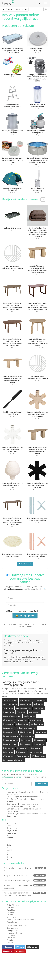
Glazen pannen (8, 720)
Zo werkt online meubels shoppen (20, 919)
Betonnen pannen (36, 720)
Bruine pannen (8, 724)
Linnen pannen (39, 744)
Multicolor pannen (23, 756)
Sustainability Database (16, 814)
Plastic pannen (22, 720)
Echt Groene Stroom (15, 799)
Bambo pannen (22, 748)
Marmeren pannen (27, 736)
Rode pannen (38, 704)
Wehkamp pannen (38, 756)
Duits (9, 845)
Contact (10, 942)
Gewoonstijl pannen (10, 744)
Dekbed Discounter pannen (26, 728)
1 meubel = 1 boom (14, 933)
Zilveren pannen (39, 740)
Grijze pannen (8, 752)
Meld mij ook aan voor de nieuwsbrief (23, 611)
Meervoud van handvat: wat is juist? (24, 880)
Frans (9, 825)
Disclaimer (11, 912)
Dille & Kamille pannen (24, 732)
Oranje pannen (8, 728)
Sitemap (10, 915)
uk (7, 855)
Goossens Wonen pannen (12, 716)
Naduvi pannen (25, 704)
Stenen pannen (39, 708)
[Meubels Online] (4, 9)
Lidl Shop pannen (37, 724)
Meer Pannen (25, 564)
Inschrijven (42, 784)
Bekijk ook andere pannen (21, 199)
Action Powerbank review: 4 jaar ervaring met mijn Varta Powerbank (24, 894)
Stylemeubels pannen (23, 708)
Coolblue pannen (40, 700)
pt (7, 847)
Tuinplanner (11, 935)
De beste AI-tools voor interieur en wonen (24, 869)
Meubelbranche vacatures (17, 925)
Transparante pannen (10, 740)
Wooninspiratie (12, 940)
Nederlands (11, 823)
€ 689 (37, 162)
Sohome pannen (25, 744)
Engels (9, 850)
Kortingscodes (12, 930)
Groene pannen (36, 748)
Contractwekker (13, 809)
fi (7, 852)
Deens (9, 857)
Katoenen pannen (35, 752)
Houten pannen (40, 732)
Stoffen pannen (8, 748)
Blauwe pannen (8, 712)
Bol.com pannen (22, 724)
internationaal (30, 806)
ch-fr (8, 842)
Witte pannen (21, 712)
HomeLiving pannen (10, 700)
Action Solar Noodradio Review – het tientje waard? (24, 886)
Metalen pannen (29, 716)
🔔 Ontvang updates (25, 615)
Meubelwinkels (12, 917)
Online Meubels (13, 905)
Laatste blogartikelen (13, 863)
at (7, 859)
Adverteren (11, 938)
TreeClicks (10, 792)
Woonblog (11, 910)
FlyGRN (9, 797)
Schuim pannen (25, 700)
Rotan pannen (8, 708)
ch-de (9, 840)
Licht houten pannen (10, 704)
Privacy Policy (12, 922)
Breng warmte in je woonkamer (24, 875)
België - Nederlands (14, 828)
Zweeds (10, 838)
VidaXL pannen (34, 712)
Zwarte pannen (21, 752)
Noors (9, 835)
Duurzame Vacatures (15, 806)
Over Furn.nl (11, 907)
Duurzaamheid (12, 928)
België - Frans (12, 830)
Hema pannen (26, 740)
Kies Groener (12, 804)
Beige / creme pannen (10, 736)
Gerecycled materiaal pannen (13, 760)
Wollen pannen (8, 756)
